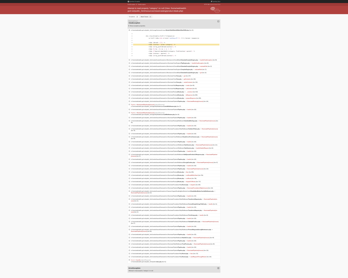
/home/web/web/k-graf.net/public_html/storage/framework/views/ (160, 30)
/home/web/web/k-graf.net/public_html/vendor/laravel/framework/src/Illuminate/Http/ (158, 85)
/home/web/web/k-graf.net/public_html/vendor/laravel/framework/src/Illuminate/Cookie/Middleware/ (168, 154)
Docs (216, 1)
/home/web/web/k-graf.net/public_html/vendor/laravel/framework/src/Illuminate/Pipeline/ (158, 101)
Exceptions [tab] (133, 16)
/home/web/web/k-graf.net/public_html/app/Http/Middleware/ (154, 106)
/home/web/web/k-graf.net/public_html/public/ (146, 261)
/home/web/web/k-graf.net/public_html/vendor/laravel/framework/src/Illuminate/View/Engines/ (161, 63)
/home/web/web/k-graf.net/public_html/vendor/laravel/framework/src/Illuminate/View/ (157, 76)
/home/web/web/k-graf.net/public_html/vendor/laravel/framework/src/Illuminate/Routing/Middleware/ (164, 121)
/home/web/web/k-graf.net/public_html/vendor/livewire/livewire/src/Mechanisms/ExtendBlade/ (165, 60)
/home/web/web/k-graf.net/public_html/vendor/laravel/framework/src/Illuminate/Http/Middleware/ (161, 237)
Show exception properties (137, 26)
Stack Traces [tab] (146, 16)
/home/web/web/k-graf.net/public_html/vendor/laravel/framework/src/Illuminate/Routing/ (158, 92)
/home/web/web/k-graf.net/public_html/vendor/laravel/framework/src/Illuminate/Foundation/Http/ (160, 184)
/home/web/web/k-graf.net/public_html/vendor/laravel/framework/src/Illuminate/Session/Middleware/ (163, 145)
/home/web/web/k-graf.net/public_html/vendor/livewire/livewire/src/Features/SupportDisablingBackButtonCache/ (173, 191)
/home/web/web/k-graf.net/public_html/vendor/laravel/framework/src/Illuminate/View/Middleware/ (165, 137)
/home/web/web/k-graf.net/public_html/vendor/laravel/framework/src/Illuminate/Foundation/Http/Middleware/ (166, 129)
